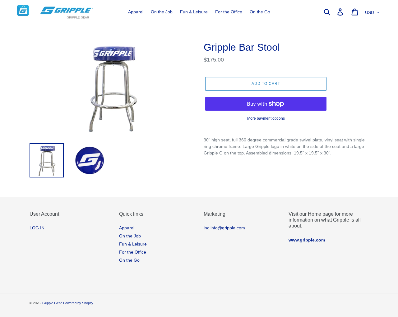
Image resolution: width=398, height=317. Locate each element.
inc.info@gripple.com (224, 227)
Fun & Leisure (133, 243)
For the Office (132, 252)
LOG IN (37, 227)
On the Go (129, 260)
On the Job (130, 235)
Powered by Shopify (78, 303)
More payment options (266, 118)
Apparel (126, 227)
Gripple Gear (52, 303)
